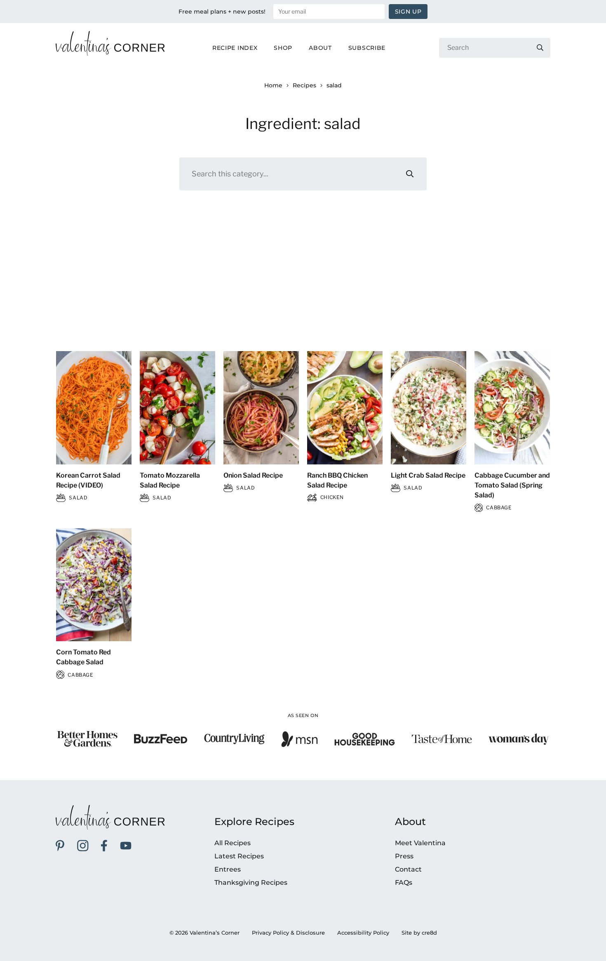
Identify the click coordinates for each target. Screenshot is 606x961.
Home (273, 85)
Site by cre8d (419, 932)
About (320, 48)
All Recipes (232, 843)
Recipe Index (234, 48)
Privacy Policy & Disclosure (288, 932)
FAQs (403, 882)
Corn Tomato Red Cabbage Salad (83, 657)
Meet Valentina (420, 843)
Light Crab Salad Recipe (428, 475)
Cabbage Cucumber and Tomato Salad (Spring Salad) (512, 485)
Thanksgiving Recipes (250, 882)
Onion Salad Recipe (253, 475)
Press (404, 856)
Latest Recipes (239, 856)
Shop (283, 48)
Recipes (304, 85)
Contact (408, 869)
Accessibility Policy (363, 932)
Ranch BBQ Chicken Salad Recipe (337, 480)
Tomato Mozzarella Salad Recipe (170, 480)
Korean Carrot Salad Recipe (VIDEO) (88, 480)
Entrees (227, 869)
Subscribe (366, 48)
